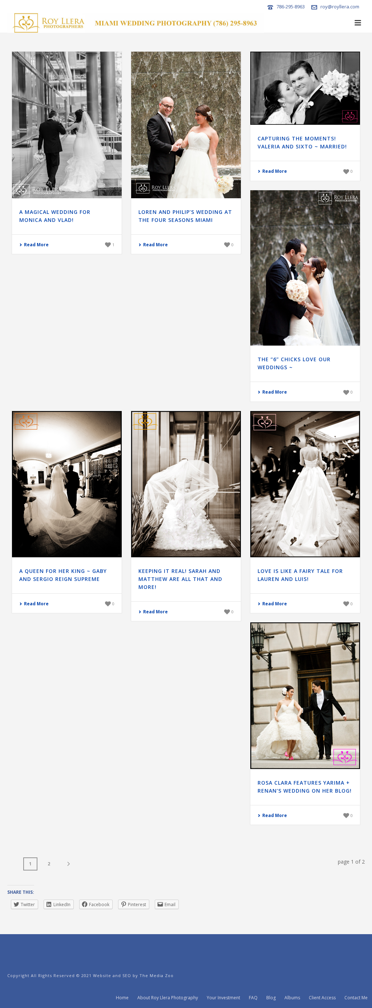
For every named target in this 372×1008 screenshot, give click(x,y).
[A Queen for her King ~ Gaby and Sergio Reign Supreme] (67, 484)
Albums (292, 998)
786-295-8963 (290, 6)
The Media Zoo (157, 975)
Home (122, 998)
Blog (271, 998)
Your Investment (223, 998)
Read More (36, 245)
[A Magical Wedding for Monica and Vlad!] (67, 125)
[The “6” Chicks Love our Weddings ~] (305, 268)
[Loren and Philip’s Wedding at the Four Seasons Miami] (186, 125)
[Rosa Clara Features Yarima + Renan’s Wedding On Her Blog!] (305, 695)
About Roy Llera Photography (167, 998)
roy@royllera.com (339, 6)
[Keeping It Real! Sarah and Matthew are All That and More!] (186, 484)
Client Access (322, 998)
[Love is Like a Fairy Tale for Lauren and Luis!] (305, 484)
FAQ (253, 998)
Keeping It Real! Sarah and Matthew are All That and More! (180, 578)
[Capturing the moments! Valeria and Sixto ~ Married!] (305, 88)
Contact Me (356, 998)
